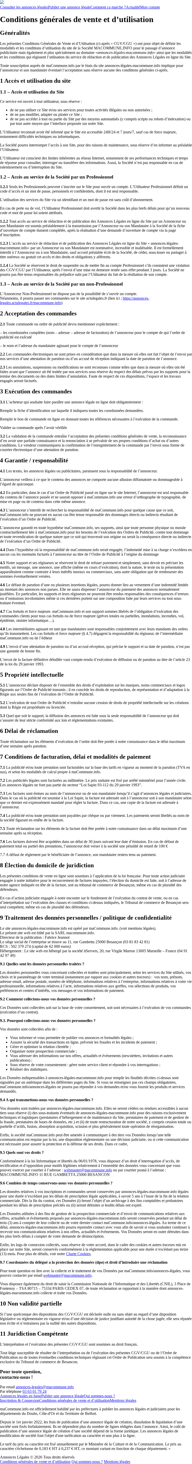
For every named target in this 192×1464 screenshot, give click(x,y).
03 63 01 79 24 (34, 1391)
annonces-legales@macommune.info (45, 1387)
